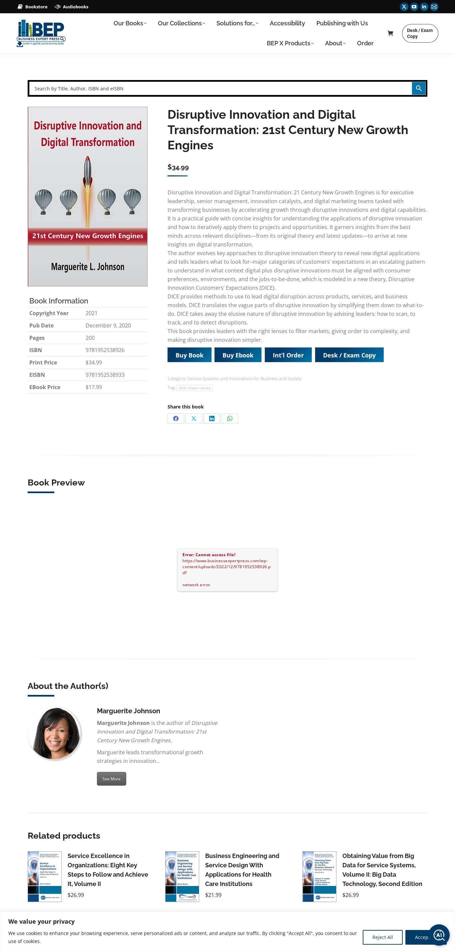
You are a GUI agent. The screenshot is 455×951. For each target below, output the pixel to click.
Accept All (426, 937)
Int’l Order (288, 355)
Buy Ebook (238, 355)
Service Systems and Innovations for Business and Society (245, 378)
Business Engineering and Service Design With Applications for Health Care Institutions (242, 869)
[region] (227, 931)
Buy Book (190, 355)
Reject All (382, 937)
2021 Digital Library (195, 388)
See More (112, 779)
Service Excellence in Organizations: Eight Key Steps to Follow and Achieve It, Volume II (108, 869)
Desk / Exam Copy (349, 355)
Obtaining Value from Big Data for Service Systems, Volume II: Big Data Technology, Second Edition (382, 869)
